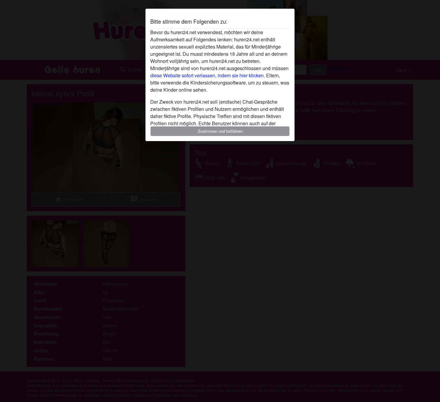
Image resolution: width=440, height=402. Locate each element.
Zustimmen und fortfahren (220, 131)
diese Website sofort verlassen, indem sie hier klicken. (207, 75)
